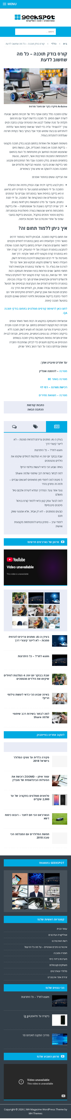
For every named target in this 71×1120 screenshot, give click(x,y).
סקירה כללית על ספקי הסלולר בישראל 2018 (31, 759)
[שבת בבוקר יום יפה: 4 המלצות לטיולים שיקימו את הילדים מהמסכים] (19, 598)
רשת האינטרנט (59, 941)
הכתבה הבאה (35, 409)
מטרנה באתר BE (57, 379)
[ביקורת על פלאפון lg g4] (59, 1023)
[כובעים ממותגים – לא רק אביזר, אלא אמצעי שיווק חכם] (19, 622)
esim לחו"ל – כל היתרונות (48, 450)
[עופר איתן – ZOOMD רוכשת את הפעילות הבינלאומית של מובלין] (59, 784)
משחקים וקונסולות (58, 965)
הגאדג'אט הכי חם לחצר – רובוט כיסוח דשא (27, 816)
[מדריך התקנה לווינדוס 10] (59, 1043)
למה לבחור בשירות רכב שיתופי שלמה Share (38, 473)
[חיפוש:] (35, 31)
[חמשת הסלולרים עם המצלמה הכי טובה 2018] (59, 841)
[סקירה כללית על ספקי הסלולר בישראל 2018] (59, 765)
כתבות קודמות (35, 405)
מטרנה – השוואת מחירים (53, 395)
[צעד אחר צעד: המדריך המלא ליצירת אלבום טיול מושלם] (52, 622)
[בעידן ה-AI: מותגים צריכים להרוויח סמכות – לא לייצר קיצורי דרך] (52, 598)
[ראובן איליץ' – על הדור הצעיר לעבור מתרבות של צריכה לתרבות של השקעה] (36, 891)
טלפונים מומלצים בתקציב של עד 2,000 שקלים (29, 797)
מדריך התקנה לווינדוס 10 (36, 1035)
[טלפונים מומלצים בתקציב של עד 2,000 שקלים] (59, 803)
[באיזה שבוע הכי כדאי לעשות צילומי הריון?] (52, 610)
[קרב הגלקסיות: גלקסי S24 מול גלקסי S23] (19, 878)
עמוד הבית (62, 928)
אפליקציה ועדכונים (57, 935)
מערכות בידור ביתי (58, 959)
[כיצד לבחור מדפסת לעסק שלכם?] (19, 903)
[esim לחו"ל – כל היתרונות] (36, 598)
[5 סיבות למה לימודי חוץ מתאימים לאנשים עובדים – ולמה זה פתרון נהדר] (19, 610)
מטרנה (63, 371)
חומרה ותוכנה (60, 953)
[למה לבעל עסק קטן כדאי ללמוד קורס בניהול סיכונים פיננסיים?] (36, 622)
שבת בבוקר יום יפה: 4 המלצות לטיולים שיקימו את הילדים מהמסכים (26, 677)
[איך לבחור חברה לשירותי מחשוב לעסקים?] (52, 903)
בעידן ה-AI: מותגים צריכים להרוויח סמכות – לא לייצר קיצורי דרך (29, 638)
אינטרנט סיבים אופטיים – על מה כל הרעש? (45, 947)
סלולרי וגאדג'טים (59, 971)
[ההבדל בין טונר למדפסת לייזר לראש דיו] (36, 903)
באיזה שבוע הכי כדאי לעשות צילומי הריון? (41, 467)
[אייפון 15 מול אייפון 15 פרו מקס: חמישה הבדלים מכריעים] (52, 891)
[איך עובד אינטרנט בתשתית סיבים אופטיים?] (36, 878)
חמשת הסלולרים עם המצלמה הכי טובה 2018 (29, 835)
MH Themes (35, 1113)
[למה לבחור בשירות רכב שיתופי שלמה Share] (36, 610)
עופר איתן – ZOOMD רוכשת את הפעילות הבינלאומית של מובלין (30, 778)
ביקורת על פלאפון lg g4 (36, 1016)
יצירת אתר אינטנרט (57, 977)
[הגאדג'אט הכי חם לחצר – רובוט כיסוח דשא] (59, 822)
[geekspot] (35, 18)
